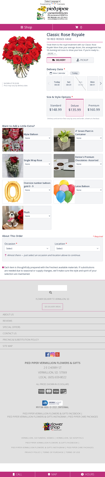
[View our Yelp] (57, 355)
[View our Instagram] (52, 355)
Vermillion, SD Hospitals (70, 438)
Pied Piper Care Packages (83, 416)
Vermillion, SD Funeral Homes (37, 438)
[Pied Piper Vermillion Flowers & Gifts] (52, 20)
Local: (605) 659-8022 (52, 377)
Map (53, 474)
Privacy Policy (33, 452)
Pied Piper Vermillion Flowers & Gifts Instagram (36, 416)
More (50, 53)
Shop (28, 27)
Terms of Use (73, 452)
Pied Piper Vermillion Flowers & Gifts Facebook (52, 413)
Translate (61, 4)
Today (75, 73)
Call (18, 474)
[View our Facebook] (47, 355)
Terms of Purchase (53, 452)
